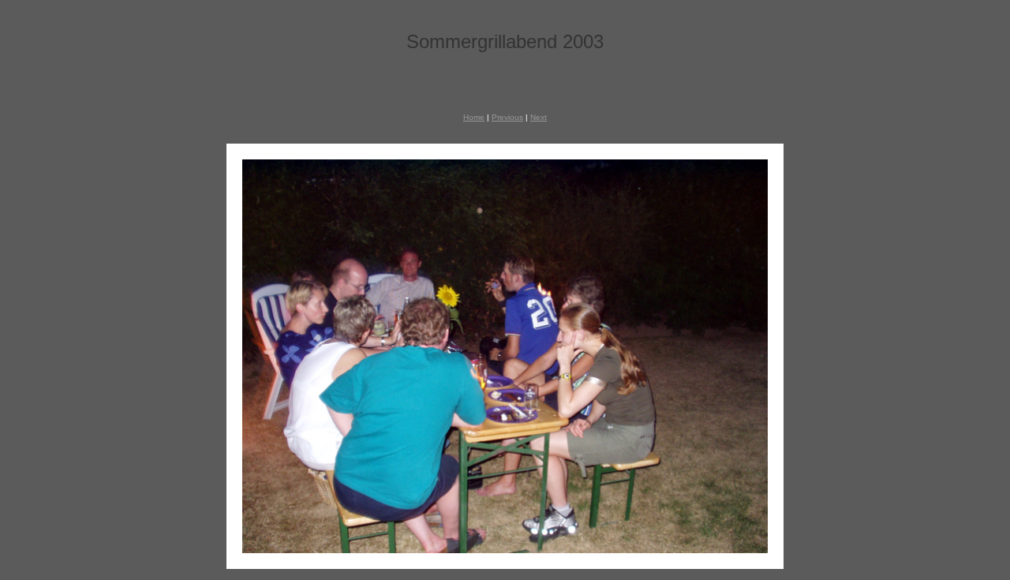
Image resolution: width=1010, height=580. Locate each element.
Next (538, 117)
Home (473, 117)
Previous (507, 117)
